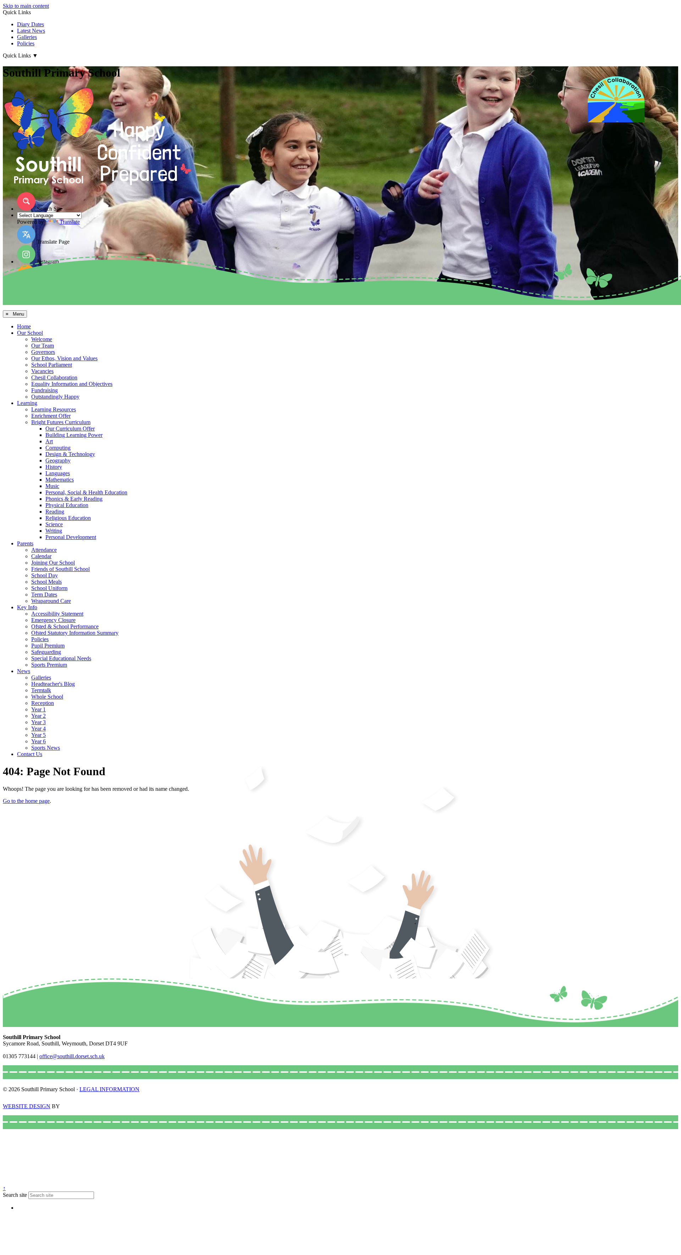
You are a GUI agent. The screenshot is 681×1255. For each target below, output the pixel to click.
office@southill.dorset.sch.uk (72, 1056)
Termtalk (41, 690)
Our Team (42, 346)
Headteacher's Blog (53, 684)
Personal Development (70, 537)
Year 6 (38, 741)
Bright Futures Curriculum (60, 422)
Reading (54, 512)
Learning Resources (53, 409)
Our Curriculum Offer (70, 429)
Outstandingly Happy (55, 397)
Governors (43, 352)
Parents (25, 543)
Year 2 (38, 716)
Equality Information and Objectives (71, 384)
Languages (57, 473)
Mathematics (59, 480)
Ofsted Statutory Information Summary (74, 633)
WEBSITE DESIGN (26, 1106)
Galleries (27, 37)
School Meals (46, 582)
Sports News (45, 748)
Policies (25, 43)
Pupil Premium (48, 646)
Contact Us (29, 754)
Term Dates (44, 595)
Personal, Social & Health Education (86, 492)
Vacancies (42, 371)
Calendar (41, 556)
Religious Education (68, 518)
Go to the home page (26, 801)
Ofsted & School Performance (65, 626)
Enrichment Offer (51, 416)
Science (54, 524)
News (23, 671)
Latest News (31, 31)
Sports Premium (49, 665)
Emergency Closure (53, 620)
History (53, 467)
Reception (42, 703)
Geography (58, 460)
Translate (70, 222)
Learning (27, 403)
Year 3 (38, 722)
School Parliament (51, 365)
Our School (30, 333)
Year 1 (38, 709)
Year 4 (38, 729)
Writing (53, 531)
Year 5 (38, 735)
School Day (44, 575)
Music (52, 486)
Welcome (41, 339)
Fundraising (44, 390)
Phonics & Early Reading (74, 499)
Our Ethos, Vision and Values (64, 358)
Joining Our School (53, 563)
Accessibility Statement (57, 614)
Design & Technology (70, 454)
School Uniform (49, 588)
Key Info (27, 607)
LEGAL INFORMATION (109, 1089)
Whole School (47, 697)
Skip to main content (26, 6)
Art (49, 441)
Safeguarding (46, 652)
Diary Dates (30, 24)
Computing (58, 448)
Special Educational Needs (61, 658)
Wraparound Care (51, 601)
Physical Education (66, 505)
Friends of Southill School (60, 569)
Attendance (44, 550)
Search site (15, 1195)
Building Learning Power (74, 435)
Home (24, 326)
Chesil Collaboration (54, 377)
